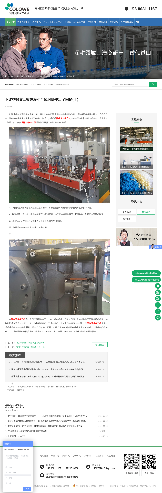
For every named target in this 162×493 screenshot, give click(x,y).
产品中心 (55, 455)
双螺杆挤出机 (23, 22)
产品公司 (92, 22)
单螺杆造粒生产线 (62, 84)
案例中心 (77, 455)
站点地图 (111, 455)
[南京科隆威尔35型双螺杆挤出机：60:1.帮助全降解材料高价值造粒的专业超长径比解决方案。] (136, 161)
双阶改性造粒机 (22, 84)
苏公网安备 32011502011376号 (90, 486)
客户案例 (127, 211)
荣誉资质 (114, 22)
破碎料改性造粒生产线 (75, 22)
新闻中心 (66, 455)
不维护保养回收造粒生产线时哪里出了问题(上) (56, 76)
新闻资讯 (32, 76)
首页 (23, 76)
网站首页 (10, 22)
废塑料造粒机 (36, 84)
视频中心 (37, 22)
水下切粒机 (48, 84)
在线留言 (100, 455)
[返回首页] (158, 318)
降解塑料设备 (40, 386)
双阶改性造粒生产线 (53, 22)
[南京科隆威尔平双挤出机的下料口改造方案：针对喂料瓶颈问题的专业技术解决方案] (136, 182)
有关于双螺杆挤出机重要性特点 (30, 342)
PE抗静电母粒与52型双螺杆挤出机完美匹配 (27, 431)
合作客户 (127, 218)
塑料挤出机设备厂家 (26, 386)
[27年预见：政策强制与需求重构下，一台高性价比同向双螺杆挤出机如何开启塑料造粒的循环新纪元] (136, 139)
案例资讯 (103, 22)
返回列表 (99, 345)
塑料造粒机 (60, 386)
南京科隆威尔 (71, 386)
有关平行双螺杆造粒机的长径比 (30, 346)
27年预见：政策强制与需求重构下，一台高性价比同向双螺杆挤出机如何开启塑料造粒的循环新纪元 (48, 363)
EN (137, 22)
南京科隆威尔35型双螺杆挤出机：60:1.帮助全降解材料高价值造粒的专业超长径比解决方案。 (48, 370)
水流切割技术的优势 (17, 436)
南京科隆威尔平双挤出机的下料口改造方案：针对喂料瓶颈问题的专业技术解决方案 (47, 377)
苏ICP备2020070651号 (62, 486)
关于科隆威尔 (127, 22)
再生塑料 (50, 386)
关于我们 (88, 455)
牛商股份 (124, 486)
